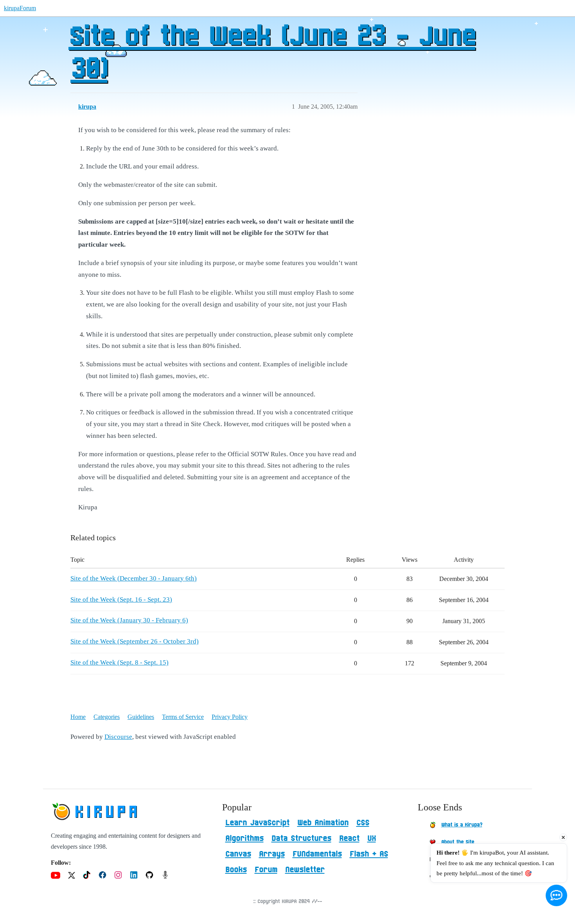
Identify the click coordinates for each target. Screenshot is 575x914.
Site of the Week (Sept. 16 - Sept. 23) (121, 599)
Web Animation (323, 823)
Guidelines (141, 716)
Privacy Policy (230, 716)
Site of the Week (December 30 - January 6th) (133, 578)
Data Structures (301, 838)
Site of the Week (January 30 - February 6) (129, 620)
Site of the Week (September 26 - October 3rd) (134, 641)
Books (236, 870)
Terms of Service (183, 716)
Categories (106, 716)
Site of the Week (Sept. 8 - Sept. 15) (119, 662)
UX (371, 838)
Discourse (118, 736)
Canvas (238, 854)
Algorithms (244, 838)
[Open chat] (556, 895)
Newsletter (305, 870)
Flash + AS (369, 854)
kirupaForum (20, 8)
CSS (362, 823)
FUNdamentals (317, 854)
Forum (266, 870)
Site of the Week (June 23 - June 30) (271, 53)
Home (78, 716)
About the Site (457, 842)
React (349, 838)
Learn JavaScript (257, 823)
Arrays (272, 854)
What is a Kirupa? (461, 825)
